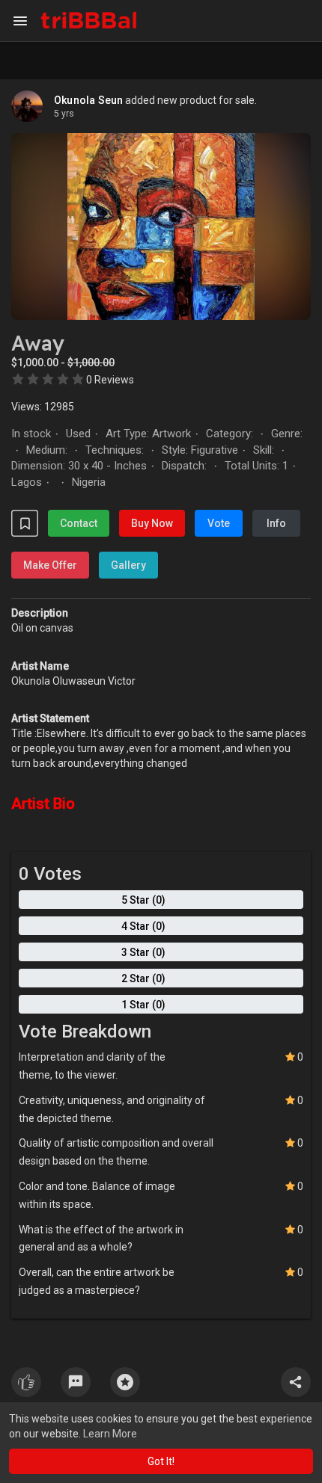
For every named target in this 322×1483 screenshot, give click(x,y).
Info (276, 523)
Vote (218, 523)
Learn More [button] (110, 1434)
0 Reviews (110, 380)
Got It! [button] (161, 1461)
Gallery (128, 565)
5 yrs (64, 113)
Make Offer (50, 565)
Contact (78, 523)
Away (37, 343)
